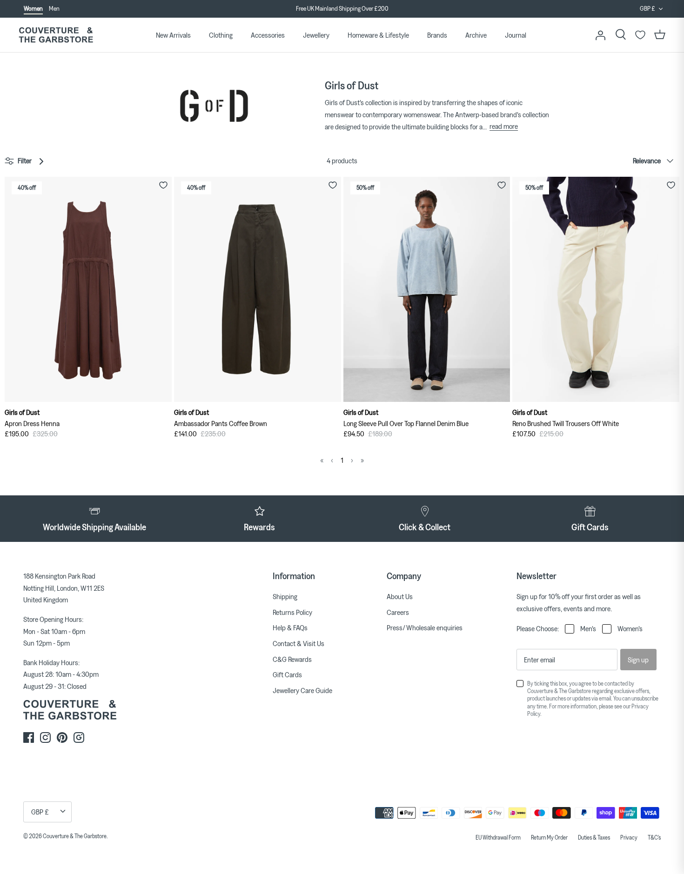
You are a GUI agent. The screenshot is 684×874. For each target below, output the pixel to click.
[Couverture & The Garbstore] (56, 35)
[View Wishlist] (640, 35)
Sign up (638, 659)
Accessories (268, 35)
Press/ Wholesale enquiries (425, 627)
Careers (398, 612)
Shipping (285, 596)
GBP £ (647, 8)
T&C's (654, 837)
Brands (437, 35)
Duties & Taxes (594, 837)
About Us (400, 596)
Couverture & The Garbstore (75, 836)
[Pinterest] (62, 737)
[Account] (600, 35)
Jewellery (316, 35)
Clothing (221, 35)
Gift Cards (287, 674)
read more (504, 126)
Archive (476, 35)
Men (54, 8)
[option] (342, 9)
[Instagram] (45, 737)
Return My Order (549, 837)
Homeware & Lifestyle (378, 35)
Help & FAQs (290, 627)
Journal (515, 35)
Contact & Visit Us (298, 643)
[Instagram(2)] (79, 737)
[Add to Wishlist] (163, 185)
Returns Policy (292, 612)
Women (33, 8)
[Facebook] (28, 737)
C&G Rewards (292, 659)
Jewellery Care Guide (302, 690)
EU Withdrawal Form (498, 837)
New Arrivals (173, 35)
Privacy (628, 837)
